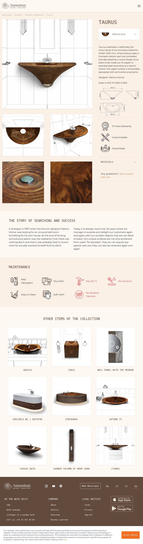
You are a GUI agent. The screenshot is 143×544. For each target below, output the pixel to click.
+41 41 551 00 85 (26, 520)
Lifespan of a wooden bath (21, 515)
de (107, 486)
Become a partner (60, 520)
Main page (7, 15)
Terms (87, 505)
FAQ (8, 505)
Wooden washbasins (34, 15)
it (117, 486)
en (136, 486)
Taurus (50, 15)
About (53, 505)
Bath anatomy (13, 510)
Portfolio (18, 15)
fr (126, 486)
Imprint (88, 515)
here (65, 539)
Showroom (55, 515)
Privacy (88, 510)
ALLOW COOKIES (130, 535)
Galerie (55, 510)
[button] (138, 6)
